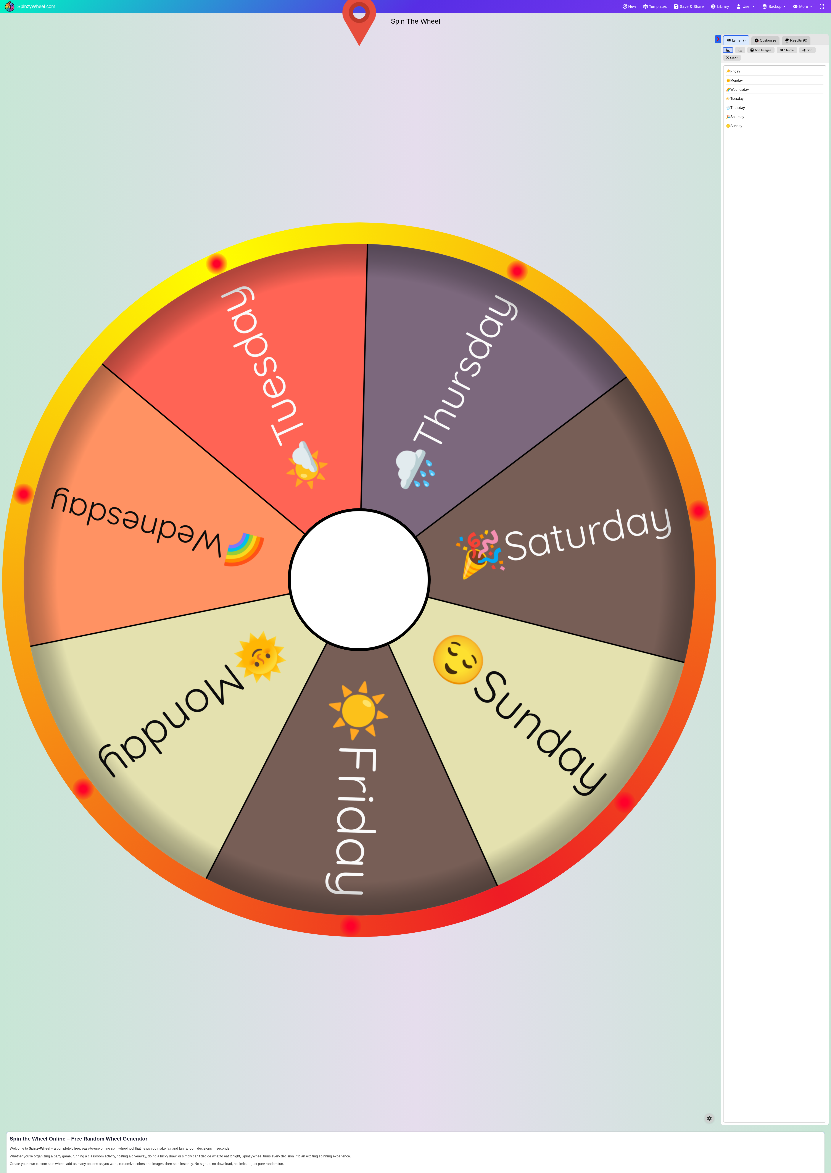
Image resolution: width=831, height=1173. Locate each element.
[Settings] (709, 1118)
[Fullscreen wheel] (822, 6)
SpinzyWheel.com (36, 6)
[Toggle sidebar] (718, 39)
